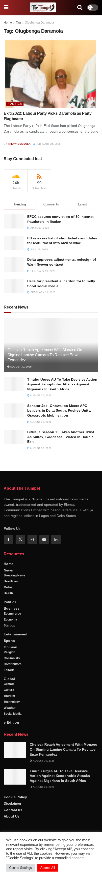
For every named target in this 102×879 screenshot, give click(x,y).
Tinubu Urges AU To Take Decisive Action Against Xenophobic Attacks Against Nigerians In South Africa (62, 384)
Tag (18, 22)
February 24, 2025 (48, 143)
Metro (8, 587)
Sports (9, 641)
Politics (15, 103)
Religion (9, 652)
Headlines (11, 581)
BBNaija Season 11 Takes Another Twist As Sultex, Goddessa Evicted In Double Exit (60, 437)
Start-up (9, 625)
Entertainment (15, 634)
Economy (10, 619)
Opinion (10, 647)
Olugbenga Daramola (39, 22)
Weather (10, 707)
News (8, 570)
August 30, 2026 (21, 366)
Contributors (13, 664)
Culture (9, 690)
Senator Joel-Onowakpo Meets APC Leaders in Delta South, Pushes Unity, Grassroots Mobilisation (59, 410)
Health (8, 593)
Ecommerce (12, 613)
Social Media (13, 713)
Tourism (9, 696)
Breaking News (14, 575)
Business (12, 608)
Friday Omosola (19, 143)
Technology (12, 702)
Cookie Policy (15, 797)
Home (8, 22)
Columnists (12, 658)
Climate (9, 684)
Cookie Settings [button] (20, 868)
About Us (12, 816)
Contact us (13, 810)
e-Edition (11, 722)
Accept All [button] (47, 868)
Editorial (9, 670)
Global (9, 679)
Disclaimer (12, 803)
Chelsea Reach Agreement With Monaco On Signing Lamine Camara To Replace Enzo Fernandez (44, 355)
